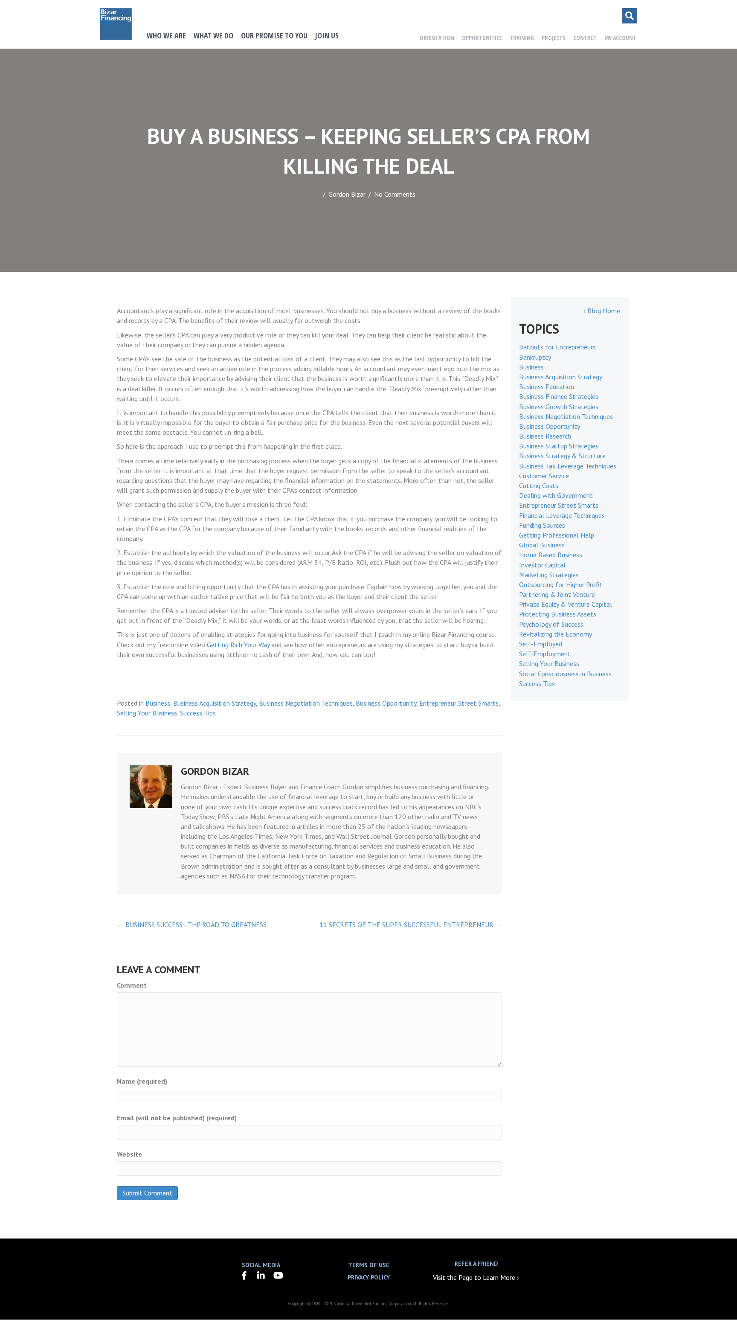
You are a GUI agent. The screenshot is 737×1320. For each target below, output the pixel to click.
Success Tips (198, 713)
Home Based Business (550, 554)
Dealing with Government (556, 495)
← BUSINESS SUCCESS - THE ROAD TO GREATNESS (192, 924)
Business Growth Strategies (558, 406)
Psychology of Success (551, 624)
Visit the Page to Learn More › (476, 1277)
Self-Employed (540, 644)
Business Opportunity (386, 703)
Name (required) (142, 1081)
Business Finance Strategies (558, 396)
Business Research (545, 436)
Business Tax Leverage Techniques (567, 466)
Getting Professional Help (556, 535)
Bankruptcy (535, 357)
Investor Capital (542, 565)
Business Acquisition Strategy (214, 703)
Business (157, 703)
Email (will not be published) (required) (177, 1118)
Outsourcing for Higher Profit (561, 584)
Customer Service (544, 475)
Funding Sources (542, 525)
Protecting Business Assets (557, 614)
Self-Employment (545, 653)
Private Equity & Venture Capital (565, 604)
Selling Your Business (147, 713)
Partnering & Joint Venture (557, 594)
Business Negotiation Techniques (306, 703)
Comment (132, 985)
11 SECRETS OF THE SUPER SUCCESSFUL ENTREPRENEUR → (410, 924)
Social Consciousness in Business (565, 673)
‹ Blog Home (601, 310)
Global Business (542, 545)
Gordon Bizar (347, 194)
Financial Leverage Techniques (562, 515)
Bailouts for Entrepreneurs (557, 347)
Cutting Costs (538, 485)
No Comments (394, 194)
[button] (244, 1275)
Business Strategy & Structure (562, 455)
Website (129, 1154)
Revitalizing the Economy (555, 634)
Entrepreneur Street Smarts (459, 703)
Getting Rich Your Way (238, 644)
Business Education (546, 386)
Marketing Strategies (549, 574)
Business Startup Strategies (558, 446)
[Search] (629, 15)
